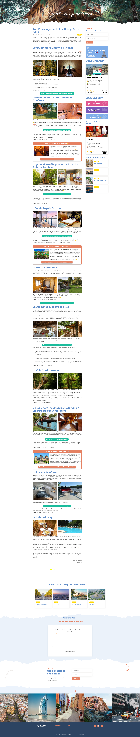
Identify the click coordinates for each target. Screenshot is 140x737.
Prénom (52, 646)
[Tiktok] (102, 726)
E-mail (72, 646)
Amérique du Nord (118, 1)
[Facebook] (95, 726)
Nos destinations (58, 725)
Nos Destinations (36, 22)
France (43, 22)
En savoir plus (91, 55)
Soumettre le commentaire (70, 651)
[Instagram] (98, 726)
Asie (126, 1)
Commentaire (53, 633)
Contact (68, 725)
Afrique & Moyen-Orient (105, 1)
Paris (48, 22)
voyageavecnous (81, 691)
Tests (131, 1)
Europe (94, 1)
